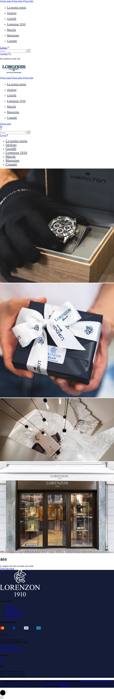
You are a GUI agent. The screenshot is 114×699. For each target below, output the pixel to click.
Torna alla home (7, 568)
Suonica (64, 686)
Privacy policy (89, 681)
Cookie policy (104, 681)
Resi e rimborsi (12, 616)
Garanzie (9, 609)
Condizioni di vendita (15, 611)
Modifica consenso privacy (57, 684)
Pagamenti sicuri (13, 614)
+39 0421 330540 (8, 647)
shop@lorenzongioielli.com (12, 649)
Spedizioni (10, 606)
